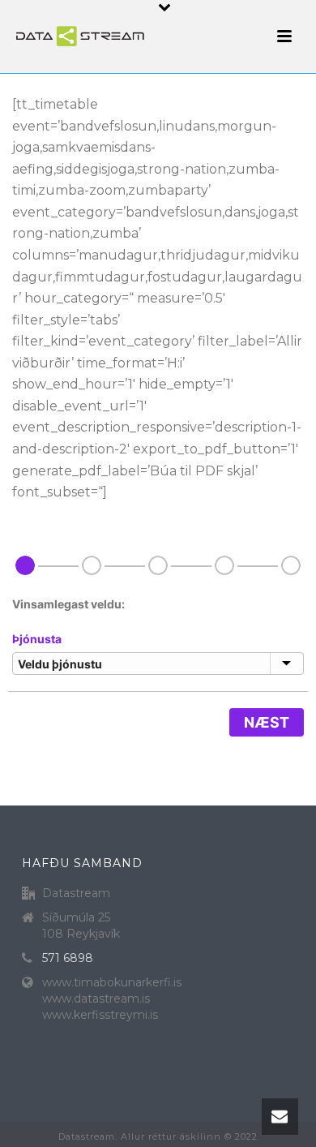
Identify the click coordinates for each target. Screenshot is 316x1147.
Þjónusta (37, 639)
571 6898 (67, 958)
